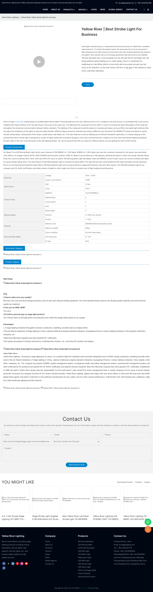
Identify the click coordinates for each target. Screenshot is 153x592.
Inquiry (88, 84)
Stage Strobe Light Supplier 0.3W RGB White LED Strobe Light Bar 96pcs (45, 518)
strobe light (19, 122)
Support (147, 482)
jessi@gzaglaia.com (126, 3)
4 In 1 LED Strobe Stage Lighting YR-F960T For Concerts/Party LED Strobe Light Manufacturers (15, 518)
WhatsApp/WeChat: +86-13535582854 (129, 554)
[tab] (76, 116)
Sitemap (84, 588)
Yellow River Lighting (10, 17)
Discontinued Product (125, 482)
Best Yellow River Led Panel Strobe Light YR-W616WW (75, 517)
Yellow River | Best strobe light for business (38, 17)
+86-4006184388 (144, 3)
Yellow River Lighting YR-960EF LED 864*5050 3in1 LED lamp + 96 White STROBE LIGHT (135, 518)
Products (138, 482)
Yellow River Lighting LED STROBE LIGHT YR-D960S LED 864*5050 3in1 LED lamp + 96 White (107, 518)
